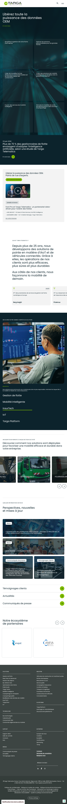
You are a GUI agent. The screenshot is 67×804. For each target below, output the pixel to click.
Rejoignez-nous (41, 755)
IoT (3, 704)
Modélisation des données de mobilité (13, 698)
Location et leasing (42, 687)
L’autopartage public (8, 696)
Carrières (39, 736)
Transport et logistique (43, 689)
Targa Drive (6, 702)
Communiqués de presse (10, 751)
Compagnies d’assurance (44, 685)
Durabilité (39, 738)
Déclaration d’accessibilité (22, 793)
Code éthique (11, 789)
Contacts (5, 738)
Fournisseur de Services (43, 691)
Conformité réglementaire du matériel (14, 722)
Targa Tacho (6, 689)
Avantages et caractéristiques (45, 709)
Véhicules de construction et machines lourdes (50, 676)
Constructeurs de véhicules (44, 694)
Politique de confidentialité (12, 787)
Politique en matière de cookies (30, 787)
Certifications (40, 740)
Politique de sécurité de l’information (50, 787)
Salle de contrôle (7, 736)
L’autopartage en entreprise (11, 694)
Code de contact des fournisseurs (26, 789)
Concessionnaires (42, 696)
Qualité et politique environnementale (42, 793)
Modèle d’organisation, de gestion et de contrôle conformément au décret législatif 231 (33, 791)
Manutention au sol (42, 680)
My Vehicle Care (7, 683)
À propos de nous (41, 734)
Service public (41, 683)
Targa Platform (41, 707)
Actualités (5, 753)
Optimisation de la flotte (10, 685)
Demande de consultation (44, 753)
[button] (18, 191)
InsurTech (5, 700)
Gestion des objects (8, 680)
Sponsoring (40, 742)
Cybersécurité (7, 718)
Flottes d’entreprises (42, 678)
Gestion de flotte (7, 676)
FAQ (4, 740)
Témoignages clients (9, 756)
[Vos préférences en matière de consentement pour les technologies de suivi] (64, 801)
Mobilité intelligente (8, 691)
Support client (7, 734)
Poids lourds (6, 687)
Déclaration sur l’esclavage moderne (47, 789)
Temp (38, 744)
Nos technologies (8, 716)
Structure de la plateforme (44, 711)
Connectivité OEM (8, 720)
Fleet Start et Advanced (9, 678)
